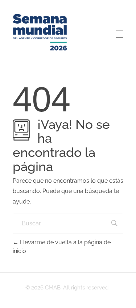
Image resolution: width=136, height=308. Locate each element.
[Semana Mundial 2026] (40, 32)
